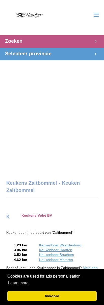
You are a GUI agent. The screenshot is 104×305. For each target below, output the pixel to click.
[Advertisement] (52, 117)
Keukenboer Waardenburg (60, 245)
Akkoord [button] (52, 296)
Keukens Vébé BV (36, 215)
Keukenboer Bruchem (56, 255)
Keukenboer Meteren (56, 260)
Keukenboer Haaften (55, 250)
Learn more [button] (18, 283)
